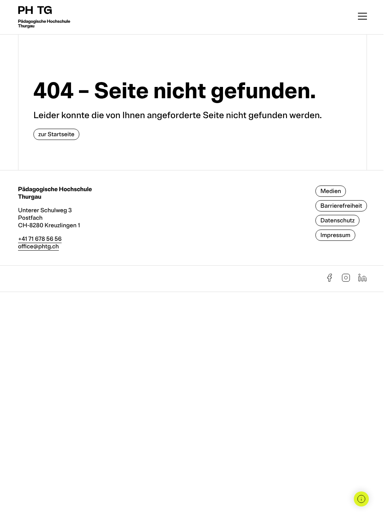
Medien (330, 191)
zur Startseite (56, 134)
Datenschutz (337, 220)
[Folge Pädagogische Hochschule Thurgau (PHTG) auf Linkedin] (362, 280)
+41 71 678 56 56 (40, 239)
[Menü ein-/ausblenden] (362, 17)
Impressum (335, 235)
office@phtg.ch (38, 246)
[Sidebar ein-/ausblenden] (361, 498)
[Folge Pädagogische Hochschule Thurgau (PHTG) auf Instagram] (345, 280)
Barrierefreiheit (341, 206)
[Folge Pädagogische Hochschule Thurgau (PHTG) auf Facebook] (329, 280)
